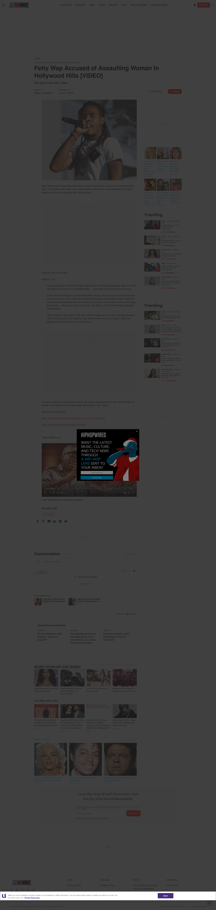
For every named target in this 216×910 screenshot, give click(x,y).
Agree (165, 895)
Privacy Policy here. (32, 897)
